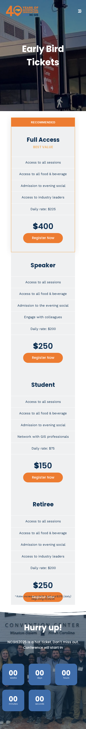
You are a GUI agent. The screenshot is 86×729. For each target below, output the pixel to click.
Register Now (43, 238)
